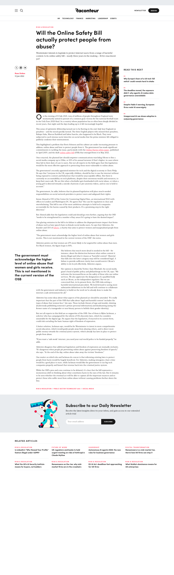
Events (113, 18)
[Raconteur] (87, 10)
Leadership (103, 18)
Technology (68, 18)
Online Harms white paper (97, 150)
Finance (79, 18)
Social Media (88, 389)
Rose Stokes (20, 73)
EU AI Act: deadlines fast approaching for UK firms (105, 465)
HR (59, 18)
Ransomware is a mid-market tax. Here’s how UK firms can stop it (140, 451)
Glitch (56, 228)
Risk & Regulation (45, 27)
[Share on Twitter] (16, 67)
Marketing (91, 18)
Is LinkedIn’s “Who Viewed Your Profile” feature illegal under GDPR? (32, 451)
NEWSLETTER (140, 10)
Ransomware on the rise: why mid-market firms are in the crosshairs (67, 465)
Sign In (154, 10)
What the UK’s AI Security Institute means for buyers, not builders (29, 465)
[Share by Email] (25, 67)
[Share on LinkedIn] (21, 67)
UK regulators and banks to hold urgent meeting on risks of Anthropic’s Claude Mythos (68, 452)
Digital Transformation (137, 447)
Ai (125, 76)
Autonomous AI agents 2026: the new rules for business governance (105, 451)
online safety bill (67, 153)
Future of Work (59, 447)
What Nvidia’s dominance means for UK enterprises (141, 465)
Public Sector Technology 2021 (67, 389)
